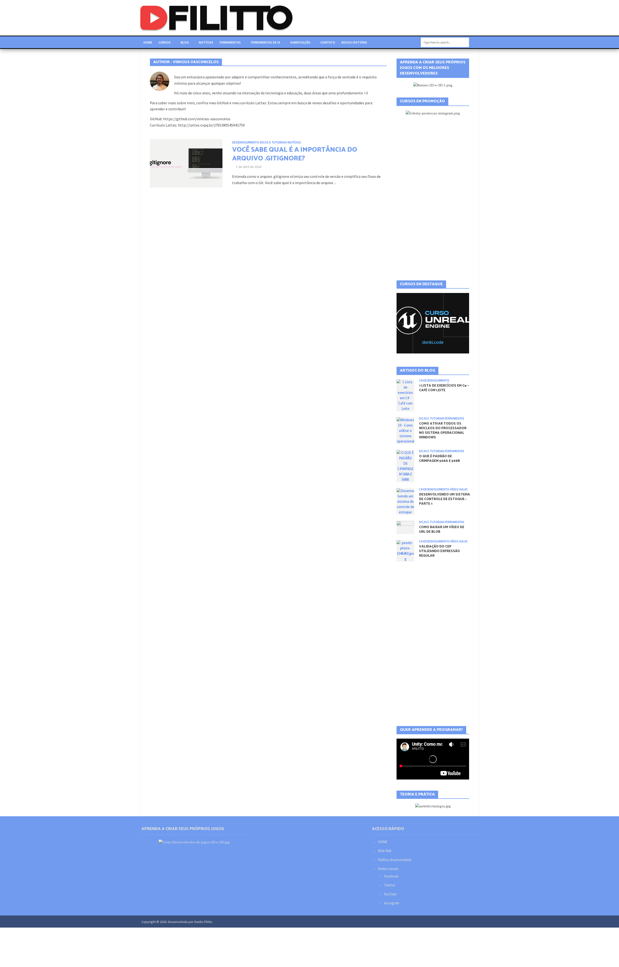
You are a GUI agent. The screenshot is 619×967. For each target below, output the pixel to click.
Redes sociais (388, 868)
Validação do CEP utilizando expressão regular (439, 551)
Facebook (391, 876)
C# (420, 380)
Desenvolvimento (245, 142)
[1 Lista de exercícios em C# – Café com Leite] (405, 395)
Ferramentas (230, 42)
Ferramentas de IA (265, 42)
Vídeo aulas (458, 489)
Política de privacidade (395, 859)
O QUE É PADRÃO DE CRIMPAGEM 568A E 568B (439, 458)
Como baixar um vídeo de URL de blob (441, 529)
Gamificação (300, 42)
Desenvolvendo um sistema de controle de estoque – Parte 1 (444, 499)
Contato (327, 42)
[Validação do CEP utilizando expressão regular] (405, 550)
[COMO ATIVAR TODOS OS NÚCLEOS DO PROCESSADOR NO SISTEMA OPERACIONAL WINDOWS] (405, 430)
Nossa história (354, 42)
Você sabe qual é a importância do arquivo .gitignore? (294, 154)
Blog (185, 42)
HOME (382, 842)
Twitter (389, 885)
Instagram (391, 903)
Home (147, 42)
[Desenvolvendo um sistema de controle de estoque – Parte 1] (405, 501)
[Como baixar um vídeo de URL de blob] (405, 527)
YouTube (390, 894)
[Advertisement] (433, 198)
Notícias (206, 42)
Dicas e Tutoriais (273, 142)
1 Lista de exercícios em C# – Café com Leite (444, 388)
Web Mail (384, 850)
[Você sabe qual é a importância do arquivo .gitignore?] (186, 162)
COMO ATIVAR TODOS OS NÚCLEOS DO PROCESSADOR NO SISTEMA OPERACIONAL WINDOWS (442, 430)
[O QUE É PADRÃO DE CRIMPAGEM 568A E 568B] (405, 465)
